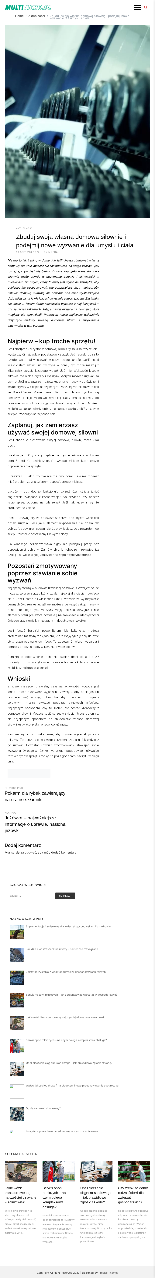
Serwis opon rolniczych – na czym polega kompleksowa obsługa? (54, 1197)
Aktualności (24, 228)
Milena (53, 252)
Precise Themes (108, 1272)
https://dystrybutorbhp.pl (75, 555)
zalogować (28, 852)
